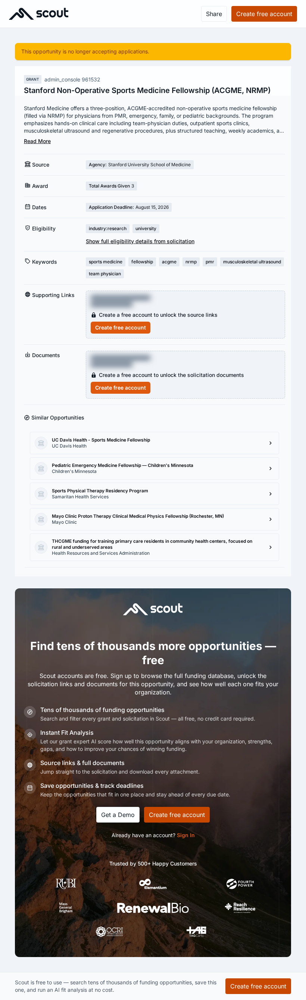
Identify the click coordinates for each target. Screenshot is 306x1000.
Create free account (120, 327)
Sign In (186, 835)
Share (214, 14)
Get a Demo (118, 814)
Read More (37, 141)
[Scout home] (38, 14)
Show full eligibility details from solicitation (140, 241)
